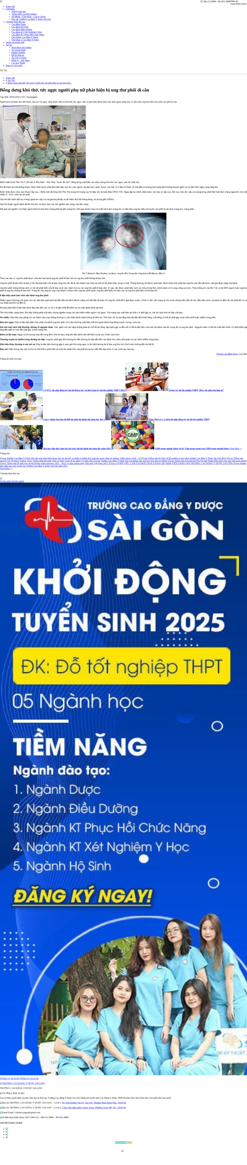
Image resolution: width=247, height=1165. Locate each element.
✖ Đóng (145, 576)
